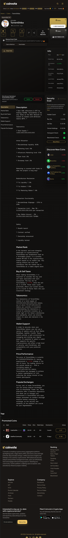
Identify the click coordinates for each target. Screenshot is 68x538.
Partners (10, 498)
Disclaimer (40, 482)
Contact (39, 495)
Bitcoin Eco (53, 161)
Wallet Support (5, 121)
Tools (9, 495)
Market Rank (5, 110)
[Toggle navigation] (62, 4)
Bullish (28, 99)
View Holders (22, 44)
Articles (10, 482)
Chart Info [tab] (9, 51)
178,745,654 (16, 8)
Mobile (10, 501)
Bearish (37, 99)
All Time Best (54, 466)
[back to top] (63, 534)
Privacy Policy (41, 488)
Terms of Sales (41, 490)
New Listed (54, 463)
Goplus (49, 106)
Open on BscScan (10, 44)
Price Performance (7, 125)
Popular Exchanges (7, 128)
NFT (9, 485)
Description (4, 107)
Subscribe (22, 522)
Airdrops (11, 493)
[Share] (34, 32)
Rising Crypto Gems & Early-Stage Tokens (54, 453)
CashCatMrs (14, 430)
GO (3, 34)
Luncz (51, 155)
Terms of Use (41, 485)
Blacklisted (54, 476)
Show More (56, 142)
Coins (8, 13)
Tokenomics (4, 118)
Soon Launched (53, 472)
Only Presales (54, 468)
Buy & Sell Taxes (6, 114)
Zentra (52, 179)
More (48, 110)
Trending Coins (53, 459)
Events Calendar (13, 490)
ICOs (9, 488)
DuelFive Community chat (18, 436)
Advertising (41, 493)
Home (3, 13)
